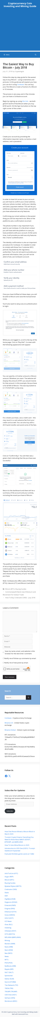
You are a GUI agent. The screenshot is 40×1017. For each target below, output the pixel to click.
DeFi (6, 896)
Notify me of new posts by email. (16, 663)
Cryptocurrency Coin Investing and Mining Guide (20, 5)
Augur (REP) (9, 876)
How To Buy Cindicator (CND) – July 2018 (20, 598)
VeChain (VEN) (10, 998)
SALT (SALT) (9, 972)
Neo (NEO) (8, 953)
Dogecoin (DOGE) (11, 902)
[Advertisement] (20, 30)
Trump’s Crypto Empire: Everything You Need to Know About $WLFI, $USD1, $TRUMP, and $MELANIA (19, 839)
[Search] (28, 697)
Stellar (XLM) (9, 979)
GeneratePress (23, 1014)
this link (25, 101)
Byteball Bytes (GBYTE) (13, 886)
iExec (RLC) (8, 924)
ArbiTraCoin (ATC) (11, 873)
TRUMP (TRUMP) (11, 991)
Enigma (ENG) (10, 908)
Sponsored (9, 975)
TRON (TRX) (9, 988)
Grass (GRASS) (10, 915)
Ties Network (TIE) (11, 985)
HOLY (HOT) (9, 918)
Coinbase (20, 84)
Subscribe (10, 811)
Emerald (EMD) (10, 905)
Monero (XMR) (10, 944)
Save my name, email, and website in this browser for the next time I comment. (20, 652)
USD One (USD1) (11, 995)
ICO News (8, 921)
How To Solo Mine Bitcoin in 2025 (17, 845)
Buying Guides (20, 589)
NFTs (6, 960)
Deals (7, 892)
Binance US (9, 723)
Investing (8, 928)
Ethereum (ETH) (10, 912)
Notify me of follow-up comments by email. (20, 658)
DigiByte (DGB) (10, 899)
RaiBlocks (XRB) (10, 966)
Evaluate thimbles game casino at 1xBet (19, 854)
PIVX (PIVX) (8, 963)
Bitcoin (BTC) (10, 589)
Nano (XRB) (9, 947)
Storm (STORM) (10, 982)
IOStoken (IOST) (10, 931)
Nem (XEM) (9, 950)
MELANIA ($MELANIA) (13, 937)
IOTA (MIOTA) (10, 934)
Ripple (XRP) (9, 969)
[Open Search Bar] (35, 55)
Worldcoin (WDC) (11, 1001)
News (7, 956)
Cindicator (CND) (11, 889)
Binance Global (10, 730)
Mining (7, 940)
